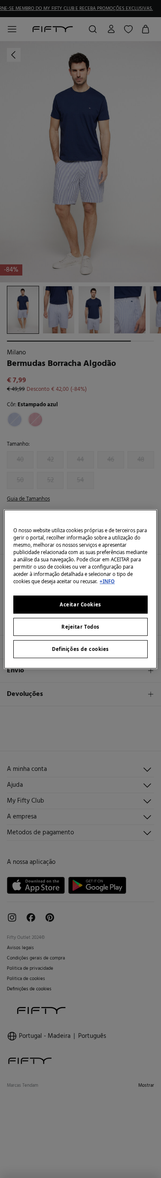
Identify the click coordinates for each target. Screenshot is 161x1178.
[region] (80, 588)
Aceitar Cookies (80, 604)
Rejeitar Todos (80, 626)
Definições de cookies (80, 649)
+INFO (107, 581)
